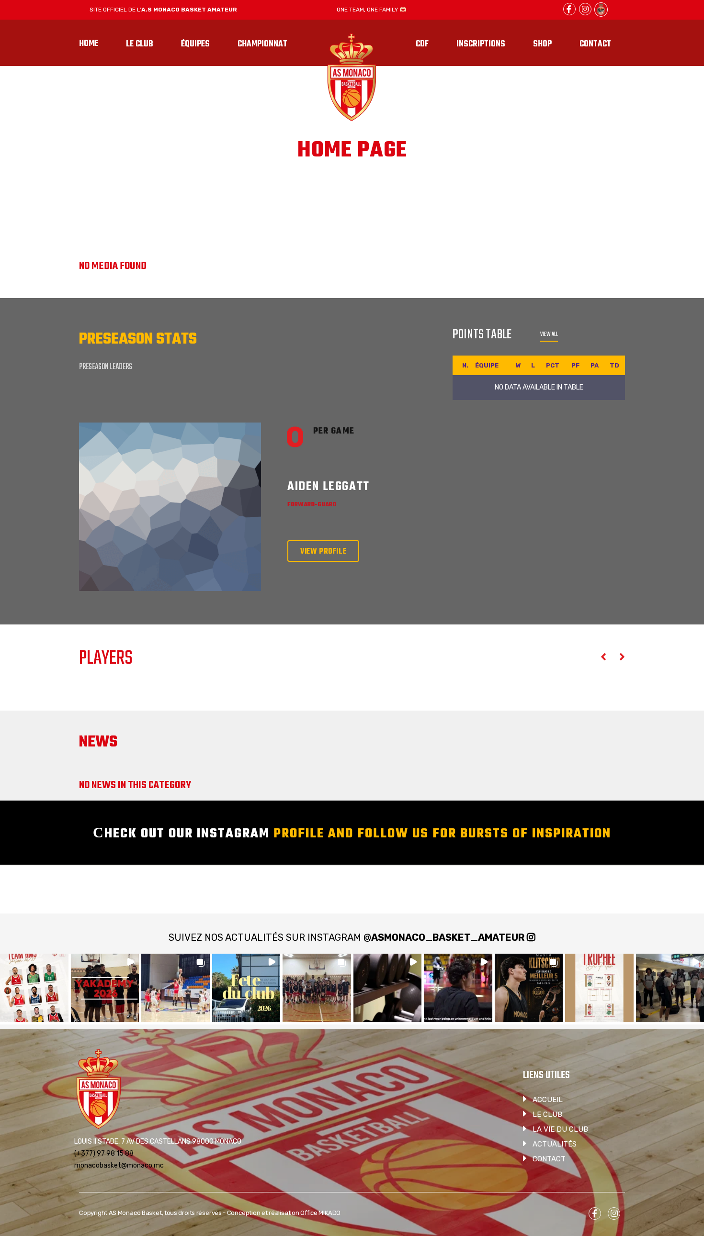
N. (465, 365)
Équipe (487, 365)
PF (575, 365)
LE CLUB (547, 1114)
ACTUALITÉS (555, 1144)
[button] (34, 988)
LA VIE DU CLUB (560, 1129)
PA (594, 365)
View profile (323, 552)
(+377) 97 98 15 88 (104, 1153)
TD (614, 365)
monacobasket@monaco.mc (119, 1165)
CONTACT (549, 1159)
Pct (552, 365)
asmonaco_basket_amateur (447, 937)
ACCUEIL (548, 1099)
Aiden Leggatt (328, 486)
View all (549, 334)
